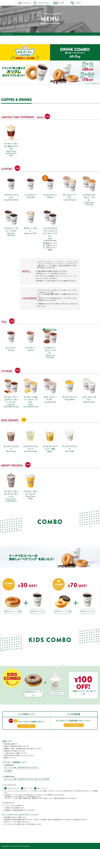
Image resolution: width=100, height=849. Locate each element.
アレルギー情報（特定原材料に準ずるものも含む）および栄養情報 (27, 779)
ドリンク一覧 (26, 726)
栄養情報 (9, 770)
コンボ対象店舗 (73, 725)
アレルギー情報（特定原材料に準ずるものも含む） (22, 767)
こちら (13, 817)
